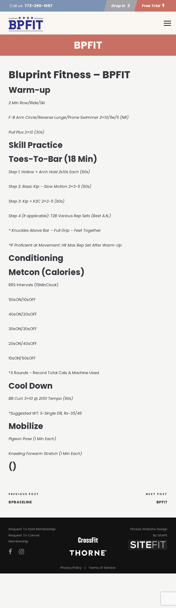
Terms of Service (102, 567)
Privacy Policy (71, 567)
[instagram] (21, 551)
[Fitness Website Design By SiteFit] (147, 544)
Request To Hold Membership (32, 529)
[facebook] (10, 551)
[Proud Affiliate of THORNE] (88, 552)
